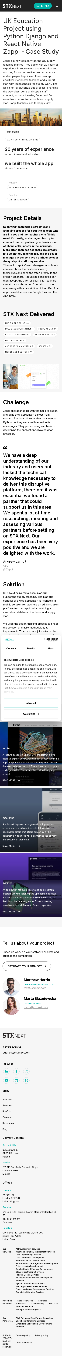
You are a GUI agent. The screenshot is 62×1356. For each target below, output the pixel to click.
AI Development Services (28, 1249)
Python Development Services (30, 1283)
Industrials (21, 1303)
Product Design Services (27, 1275)
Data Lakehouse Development (30, 1257)
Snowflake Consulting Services (30, 1321)
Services (7, 1105)
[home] (14, 6)
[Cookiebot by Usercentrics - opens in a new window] (44, 639)
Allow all (31, 703)
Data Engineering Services (28, 1254)
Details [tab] (31, 648)
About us (7, 1099)
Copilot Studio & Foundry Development (34, 1269)
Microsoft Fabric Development (30, 1260)
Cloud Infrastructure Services (30, 1272)
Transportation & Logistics (28, 1309)
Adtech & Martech (24, 1306)
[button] (56, 5)
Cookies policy (23, 1335)
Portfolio (7, 1111)
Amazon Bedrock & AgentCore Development (37, 1263)
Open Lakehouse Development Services (35, 1289)
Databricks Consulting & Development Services (34, 1325)
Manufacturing (37, 1303)
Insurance (42, 1301)
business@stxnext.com (16, 1052)
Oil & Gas (53, 1303)
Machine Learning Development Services (35, 1252)
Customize (29, 713)
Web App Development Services (31, 1286)
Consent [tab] (11, 648)
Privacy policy (41, 1335)
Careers (7, 1117)
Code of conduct (24, 1342)
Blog (5, 1129)
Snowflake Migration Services (30, 1292)
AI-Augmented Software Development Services (34, 1279)
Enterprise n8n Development (29, 1266)
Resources (8, 1123)
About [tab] (50, 648)
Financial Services (24, 1301)
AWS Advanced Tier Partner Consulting (34, 1318)
